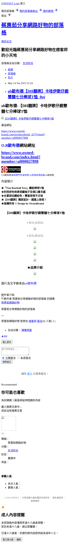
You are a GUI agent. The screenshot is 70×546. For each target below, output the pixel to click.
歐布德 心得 (28, 175)
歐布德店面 (39, 175)
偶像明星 (26, 330)
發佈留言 (7, 362)
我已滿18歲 (8, 539)
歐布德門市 (17, 175)
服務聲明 (35, 501)
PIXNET (15, 497)
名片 (10, 77)
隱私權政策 (58, 497)
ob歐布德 (30, 283)
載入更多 (7, 342)
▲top (4, 335)
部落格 (12, 73)
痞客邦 (32, 321)
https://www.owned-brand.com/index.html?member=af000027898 (20, 156)
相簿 (10, 69)
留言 (39, 321)
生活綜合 (28, 63)
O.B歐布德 (10, 145)
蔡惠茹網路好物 (10, 302)
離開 (19, 539)
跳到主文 (6, 41)
